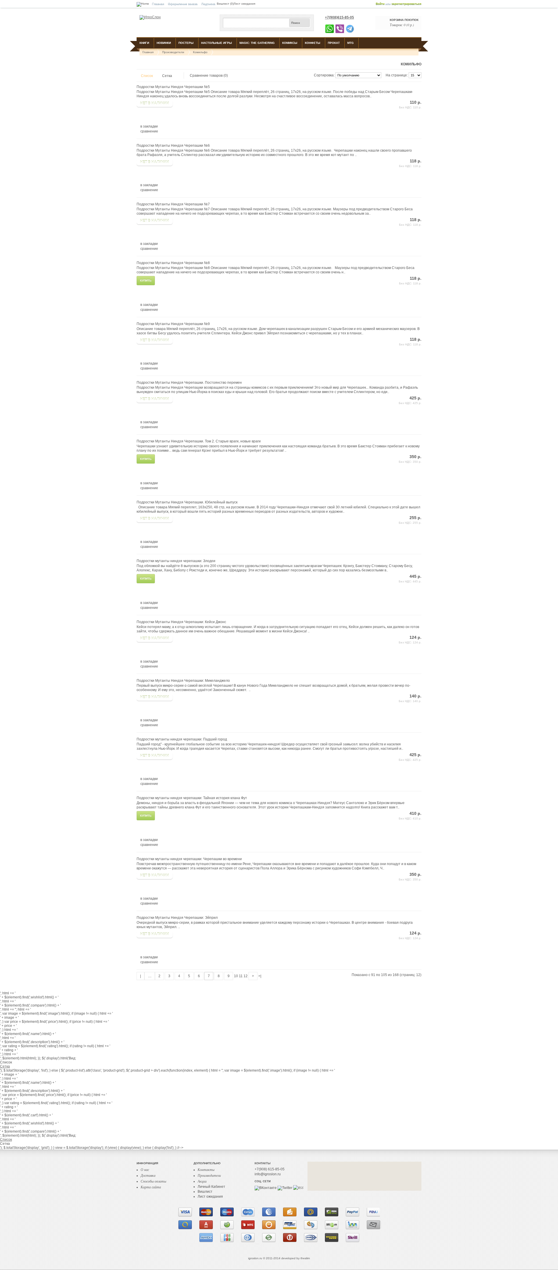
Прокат (334, 42)
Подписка (208, 3)
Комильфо (200, 52)
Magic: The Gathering (257, 42)
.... (149, 976)
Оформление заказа (183, 3)
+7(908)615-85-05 (339, 17)
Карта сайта (151, 1187)
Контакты (206, 1169)
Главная (158, 3)
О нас (145, 1169)
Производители (173, 52)
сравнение (149, 131)
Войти (380, 3)
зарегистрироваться (406, 3)
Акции (202, 1181)
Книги (144, 42)
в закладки (149, 126)
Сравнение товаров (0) (209, 75)
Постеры (186, 42)
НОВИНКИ (164, 42)
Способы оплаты (153, 1181)
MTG (350, 42)
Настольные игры (216, 42)
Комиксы (289, 42)
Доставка (148, 1175)
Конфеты (312, 42)
